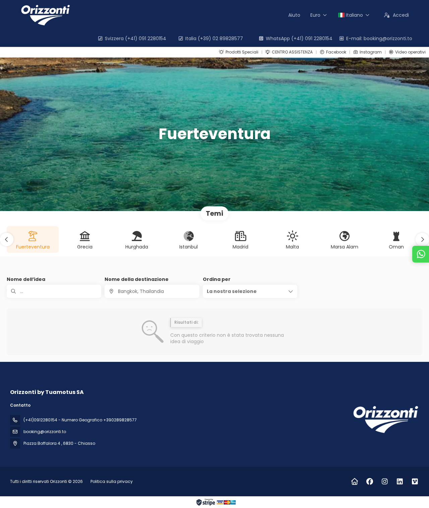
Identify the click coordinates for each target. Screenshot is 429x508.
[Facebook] (369, 481)
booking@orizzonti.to (44, 431)
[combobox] (152, 291)
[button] (6, 239)
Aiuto (294, 15)
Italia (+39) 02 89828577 (214, 38)
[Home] (354, 481)
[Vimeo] (415, 481)
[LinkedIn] (399, 481)
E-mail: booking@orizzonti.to (379, 38)
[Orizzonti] (385, 419)
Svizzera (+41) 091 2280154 (135, 38)
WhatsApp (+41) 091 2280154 (299, 38)
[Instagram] (384, 481)
